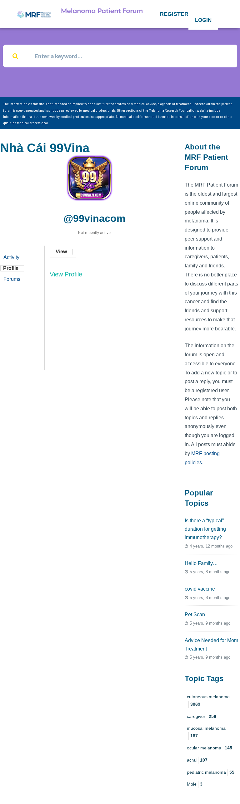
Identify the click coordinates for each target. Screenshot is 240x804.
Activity (11, 257)
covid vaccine (200, 589)
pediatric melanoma (210, 772)
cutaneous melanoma (208, 700)
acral (197, 760)
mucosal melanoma (206, 732)
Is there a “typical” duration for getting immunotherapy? (205, 529)
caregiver (201, 716)
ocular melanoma (209, 747)
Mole (194, 784)
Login (203, 20)
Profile (10, 268)
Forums (11, 279)
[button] (174, 14)
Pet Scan (195, 614)
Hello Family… (201, 563)
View (61, 251)
